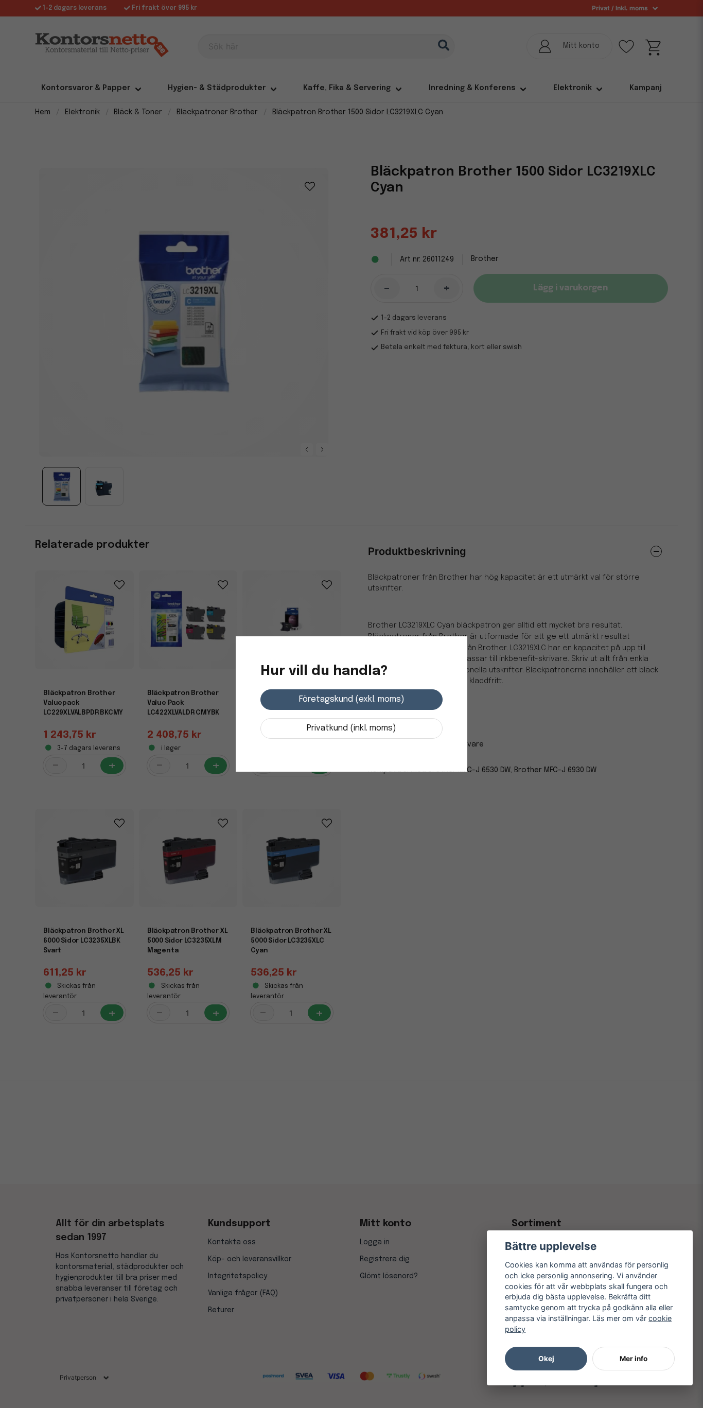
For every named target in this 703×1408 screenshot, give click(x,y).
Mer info (633, 1358)
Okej (546, 1358)
